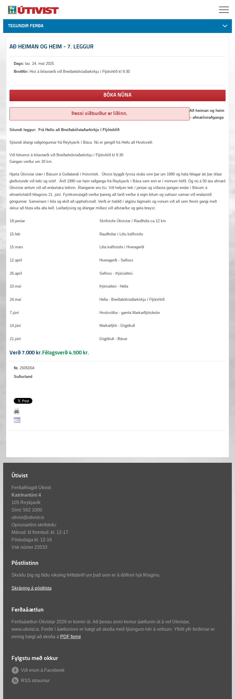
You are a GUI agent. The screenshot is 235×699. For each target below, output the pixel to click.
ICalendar (17, 420)
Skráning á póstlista (31, 588)
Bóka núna (117, 95)
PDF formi (70, 636)
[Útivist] (34, 13)
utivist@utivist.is (27, 517)
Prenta (16, 411)
